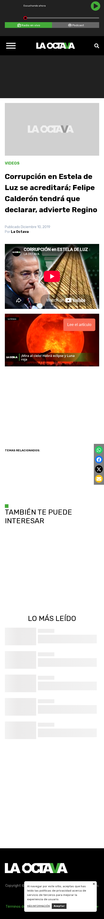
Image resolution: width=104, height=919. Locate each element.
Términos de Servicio (22, 907)
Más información (38, 906)
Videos (12, 163)
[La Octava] (55, 45)
